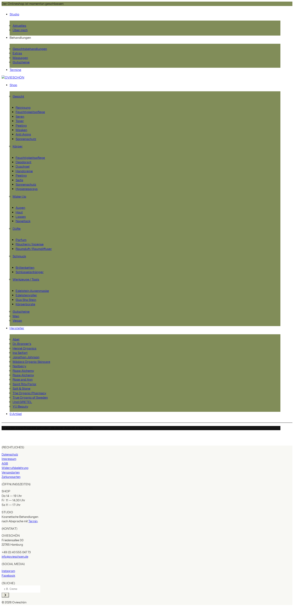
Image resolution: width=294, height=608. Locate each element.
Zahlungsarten (11, 477)
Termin (32, 521)
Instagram (8, 571)
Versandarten (11, 473)
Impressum (9, 459)
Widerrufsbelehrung (15, 468)
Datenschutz (10, 455)
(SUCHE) (8, 583)
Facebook (8, 576)
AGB (5, 464)
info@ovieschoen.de (15, 557)
